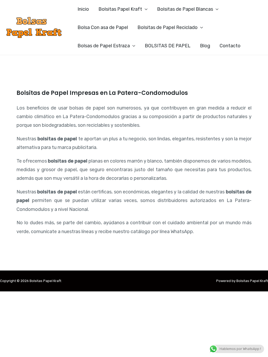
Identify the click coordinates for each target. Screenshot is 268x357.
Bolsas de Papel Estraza (103, 46)
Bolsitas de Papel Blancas (185, 9)
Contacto (230, 46)
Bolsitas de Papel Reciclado (167, 27)
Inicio (83, 9)
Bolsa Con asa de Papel (102, 27)
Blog (205, 46)
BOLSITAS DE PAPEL (168, 46)
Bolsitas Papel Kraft (120, 9)
